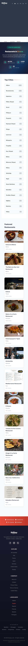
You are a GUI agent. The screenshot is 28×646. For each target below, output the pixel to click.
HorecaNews (20, 627)
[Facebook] (10, 542)
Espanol (14, 606)
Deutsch (14, 611)
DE (23, 3)
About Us (14, 579)
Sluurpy (14, 569)
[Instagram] (14, 542)
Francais (14, 609)
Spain (14, 561)
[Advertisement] (14, 21)
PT (26, 3)
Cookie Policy (14, 590)
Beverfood (4, 629)
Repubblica (6, 627)
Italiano (14, 600)
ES (17, 3)
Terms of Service (14, 587)
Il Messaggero (13, 627)
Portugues (14, 614)
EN (15, 3)
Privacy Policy (14, 585)
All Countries (14, 552)
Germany (14, 563)
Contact (14, 582)
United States (14, 566)
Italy (14, 555)
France (14, 558)
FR (20, 3)
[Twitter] (17, 542)
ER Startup (18, 629)
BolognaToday (11, 629)
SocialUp (24, 629)
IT (12, 3)
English (14, 603)
